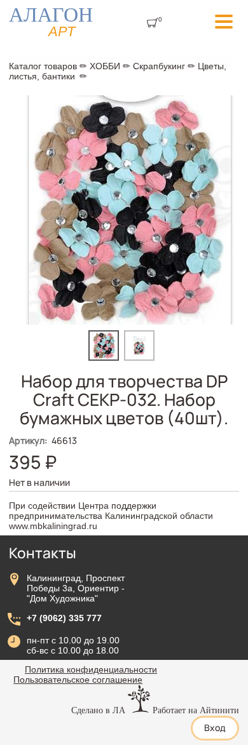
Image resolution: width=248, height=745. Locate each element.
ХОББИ (105, 66)
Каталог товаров (43, 66)
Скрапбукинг (159, 66)
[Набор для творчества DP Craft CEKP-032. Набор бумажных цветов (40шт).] (106, 357)
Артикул (28, 440)
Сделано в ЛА (98, 710)
